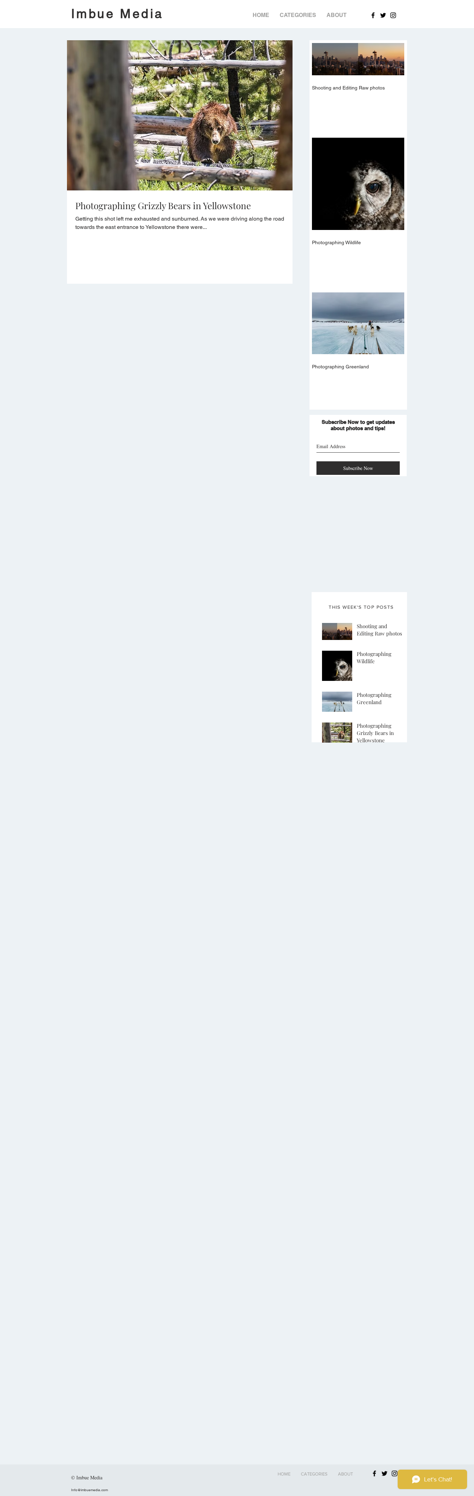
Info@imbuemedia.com (89, 1490)
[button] (297, 15)
